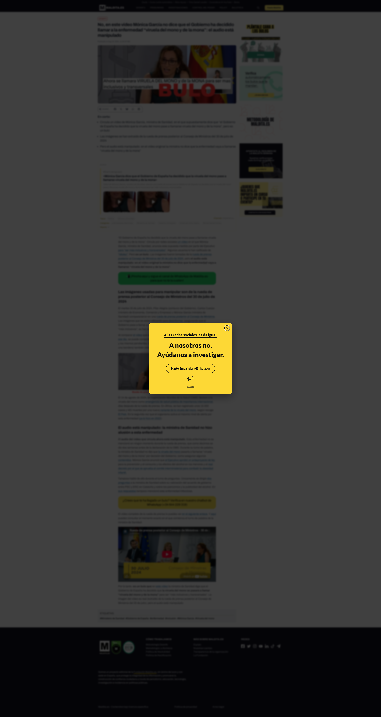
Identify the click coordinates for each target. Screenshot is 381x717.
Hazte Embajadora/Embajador (190, 368)
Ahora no (190, 386)
